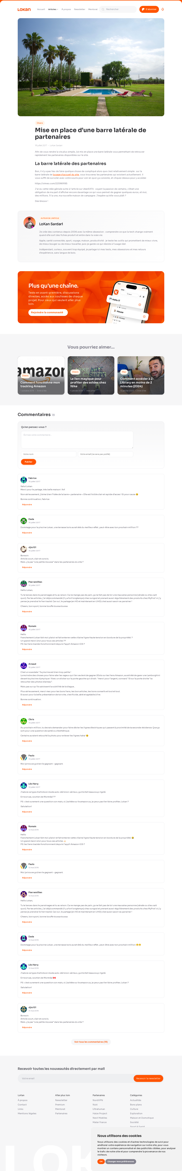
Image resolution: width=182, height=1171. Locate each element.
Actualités (135, 1100)
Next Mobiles (100, 1117)
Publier (28, 462)
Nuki (95, 1104)
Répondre (27, 504)
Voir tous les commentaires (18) (91, 1042)
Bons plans (136, 1104)
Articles (52, 9)
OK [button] (101, 1161)
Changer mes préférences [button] (121, 1161)
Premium (60, 1104)
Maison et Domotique (142, 1117)
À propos (66, 9)
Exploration (136, 1113)
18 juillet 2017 (34, 481)
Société (134, 1122)
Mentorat (93, 9)
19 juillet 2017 (34, 723)
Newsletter (79, 9)
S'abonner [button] (151, 9)
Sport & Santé (137, 1126)
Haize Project (100, 1113)
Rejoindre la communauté (47, 312)
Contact (22, 1104)
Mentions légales (27, 1113)
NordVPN (98, 1100)
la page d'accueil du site (66, 174)
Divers (40, 123)
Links (20, 1109)
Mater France (100, 1122)
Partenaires (61, 1113)
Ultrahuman (99, 1109)
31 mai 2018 (34, 1011)
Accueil (41, 9)
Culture (134, 1109)
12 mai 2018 (34, 830)
